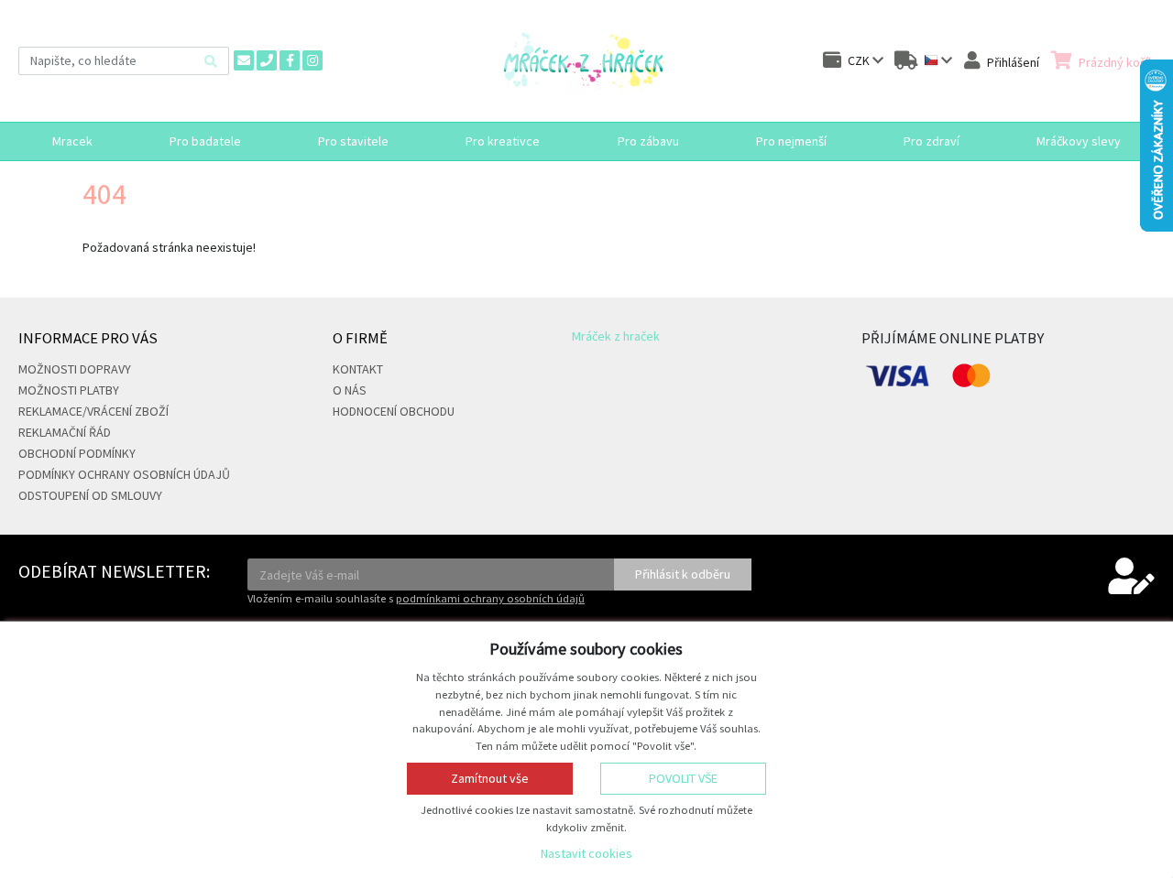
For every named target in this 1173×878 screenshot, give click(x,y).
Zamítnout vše (490, 778)
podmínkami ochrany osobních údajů (490, 598)
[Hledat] (210, 61)
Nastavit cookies (586, 853)
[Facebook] (290, 60)
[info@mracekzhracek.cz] (244, 60)
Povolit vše (683, 778)
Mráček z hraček (616, 336)
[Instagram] (312, 60)
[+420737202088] (267, 60)
